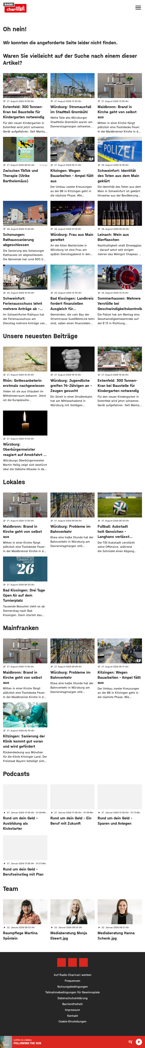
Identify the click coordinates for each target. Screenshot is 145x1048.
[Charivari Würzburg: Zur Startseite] (15, 7)
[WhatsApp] (83, 962)
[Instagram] (72, 962)
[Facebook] (61, 962)
